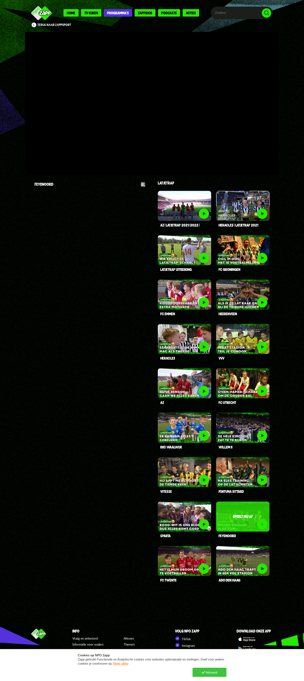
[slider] (151, 152)
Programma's (118, 12)
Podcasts (169, 12)
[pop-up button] (253, 161)
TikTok (186, 639)
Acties (191, 12)
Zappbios (145, 12)
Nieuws (129, 638)
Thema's (129, 644)
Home (71, 12)
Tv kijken (91, 12)
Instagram (188, 645)
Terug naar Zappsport (54, 25)
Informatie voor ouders (88, 644)
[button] (41, 161)
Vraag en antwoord (85, 638)
